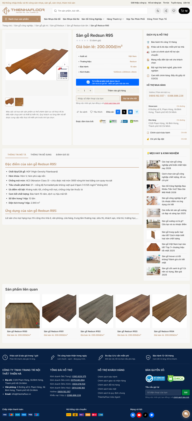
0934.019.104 (78, 384)
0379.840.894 (78, 380)
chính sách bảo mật (112, 103)
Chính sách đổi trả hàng (109, 385)
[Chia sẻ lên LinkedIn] (130, 112)
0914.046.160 (78, 387)
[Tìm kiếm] (55, 10)
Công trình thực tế (157, 19)
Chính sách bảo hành (107, 376)
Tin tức (166, 3)
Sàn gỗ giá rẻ (41, 25)
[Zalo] (151, 415)
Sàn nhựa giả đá (71, 19)
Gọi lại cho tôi (130, 98)
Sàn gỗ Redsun (57, 25)
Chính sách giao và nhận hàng (112, 380)
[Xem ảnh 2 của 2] (19, 102)
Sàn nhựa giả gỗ (52, 19)
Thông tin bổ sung (41, 154)
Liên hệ (186, 3)
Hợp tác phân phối (135, 19)
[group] (72, 155)
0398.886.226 (175, 95)
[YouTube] (139, 415)
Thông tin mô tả (17, 154)
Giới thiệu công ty (139, 3)
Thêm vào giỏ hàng (117, 90)
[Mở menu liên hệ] (186, 414)
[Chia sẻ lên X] (124, 112)
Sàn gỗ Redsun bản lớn (77, 25)
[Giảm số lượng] (78, 90)
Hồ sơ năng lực (154, 3)
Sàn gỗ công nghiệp (92, 19)
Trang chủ (7, 25)
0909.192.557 (156, 95)
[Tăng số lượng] (90, 90)
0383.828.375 (79, 376)
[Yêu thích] (174, 11)
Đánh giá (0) (62, 154)
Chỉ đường (181, 106)
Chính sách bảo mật (107, 389)
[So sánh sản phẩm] (166, 11)
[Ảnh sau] (64, 64)
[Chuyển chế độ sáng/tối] (158, 11)
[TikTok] (145, 415)
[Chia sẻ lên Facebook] (118, 112)
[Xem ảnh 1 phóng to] (36, 64)
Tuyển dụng (176, 3)
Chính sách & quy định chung (111, 393)
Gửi (185, 392)
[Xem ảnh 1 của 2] (9, 102)
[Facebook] (132, 415)
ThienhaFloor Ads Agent (109, 397)
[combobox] (102, 10)
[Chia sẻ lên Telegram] (136, 112)
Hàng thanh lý (114, 19)
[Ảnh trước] (9, 64)
